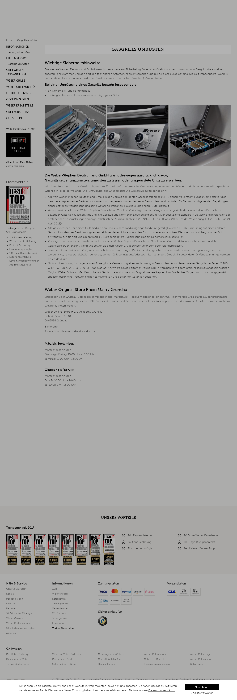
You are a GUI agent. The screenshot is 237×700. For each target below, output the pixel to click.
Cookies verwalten (202, 693)
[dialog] (118, 690)
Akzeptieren (201, 687)
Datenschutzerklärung (162, 690)
